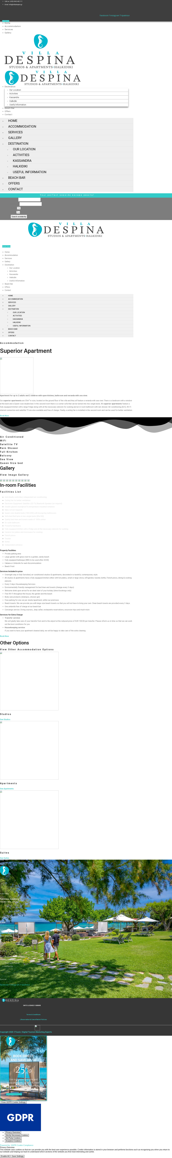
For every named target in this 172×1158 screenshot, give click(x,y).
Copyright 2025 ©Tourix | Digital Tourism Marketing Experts (26, 1032)
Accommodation (13, 26)
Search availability (19, 217)
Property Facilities (8, 550)
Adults (13, 212)
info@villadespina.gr (7, 925)
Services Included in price (11, 571)
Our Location (15, 90)
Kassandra (14, 97)
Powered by (16, 1145)
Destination (10, 87)
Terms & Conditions (33, 1014)
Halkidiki (13, 101)
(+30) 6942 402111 (7, 933)
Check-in (14, 199)
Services (9, 29)
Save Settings (17, 1156)
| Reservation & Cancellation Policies (33, 1019)
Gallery (8, 33)
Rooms (13, 208)
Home (7, 23)
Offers (8, 111)
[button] (14, 1094)
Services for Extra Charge (11, 615)
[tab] (66, 550)
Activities (13, 93)
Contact (8, 114)
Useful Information (17, 104)
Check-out (15, 204)
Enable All (5, 1156)
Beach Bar (10, 108)
